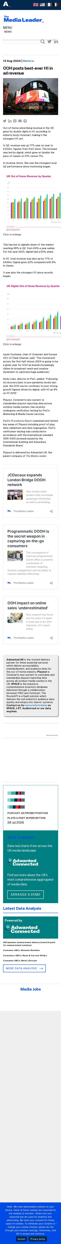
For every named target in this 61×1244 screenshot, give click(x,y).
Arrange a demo (25, 894)
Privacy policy (37, 1239)
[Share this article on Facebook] (15, 121)
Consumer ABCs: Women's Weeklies (21, 950)
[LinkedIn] (56, 41)
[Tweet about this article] (4, 121)
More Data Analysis (22, 968)
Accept (21, 1239)
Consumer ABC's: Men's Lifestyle (20, 960)
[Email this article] (20, 121)
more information (36, 705)
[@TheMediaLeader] (49, 41)
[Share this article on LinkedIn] (10, 121)
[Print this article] (25, 121)
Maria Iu (28, 61)
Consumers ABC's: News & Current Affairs (25, 955)
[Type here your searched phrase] (42, 41)
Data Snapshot (21, 837)
